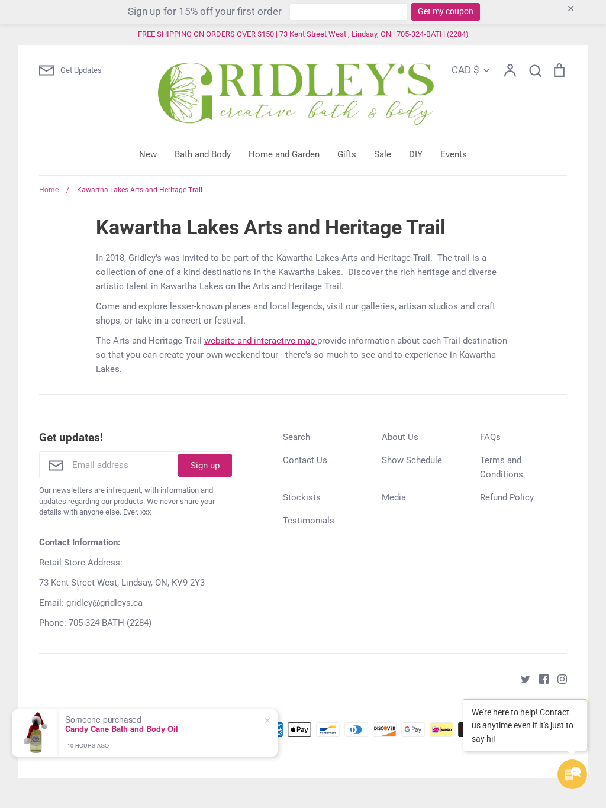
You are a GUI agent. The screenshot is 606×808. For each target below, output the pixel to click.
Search (296, 437)
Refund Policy (507, 497)
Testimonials (308, 520)
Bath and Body (203, 154)
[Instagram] (558, 678)
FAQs (490, 437)
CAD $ (465, 70)
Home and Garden (284, 154)
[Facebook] (539, 678)
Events (453, 154)
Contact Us (305, 460)
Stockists (302, 497)
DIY (416, 154)
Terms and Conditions (501, 467)
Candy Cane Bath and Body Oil (121, 728)
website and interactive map (260, 340)
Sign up (205, 465)
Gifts (346, 154)
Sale (382, 154)
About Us (400, 437)
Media (394, 497)
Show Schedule (412, 460)
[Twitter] (521, 678)
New (148, 154)
